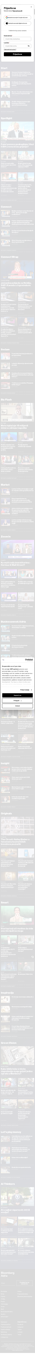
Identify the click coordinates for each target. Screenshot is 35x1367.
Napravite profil (17, 11)
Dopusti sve (17, 695)
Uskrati (17, 706)
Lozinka (6, 43)
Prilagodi (16, 700)
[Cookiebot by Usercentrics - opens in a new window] (25, 660)
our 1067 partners (13, 669)
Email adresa (8, 36)
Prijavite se (17, 54)
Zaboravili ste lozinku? (10, 49)
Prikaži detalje (24, 690)
